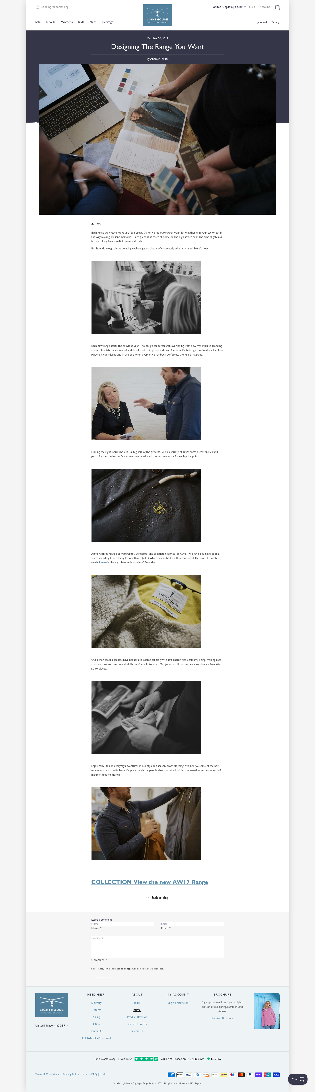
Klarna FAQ (90, 1074)
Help (252, 7)
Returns (96, 1010)
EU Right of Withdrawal (96, 1038)
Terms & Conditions (47, 1074)
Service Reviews (137, 1024)
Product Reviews (137, 1017)
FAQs (96, 1024)
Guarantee (137, 1031)
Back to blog (159, 898)
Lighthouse (127, 1084)
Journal (137, 1010)
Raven (103, 562)
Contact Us (96, 1031)
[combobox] (89, 7)
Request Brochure (222, 1018)
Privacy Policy (71, 1074)
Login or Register (178, 1003)
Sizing (96, 1017)
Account (265, 7)
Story (137, 1003)
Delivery (96, 1003)
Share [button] (98, 224)
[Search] (37, 7)
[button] (37, 22)
